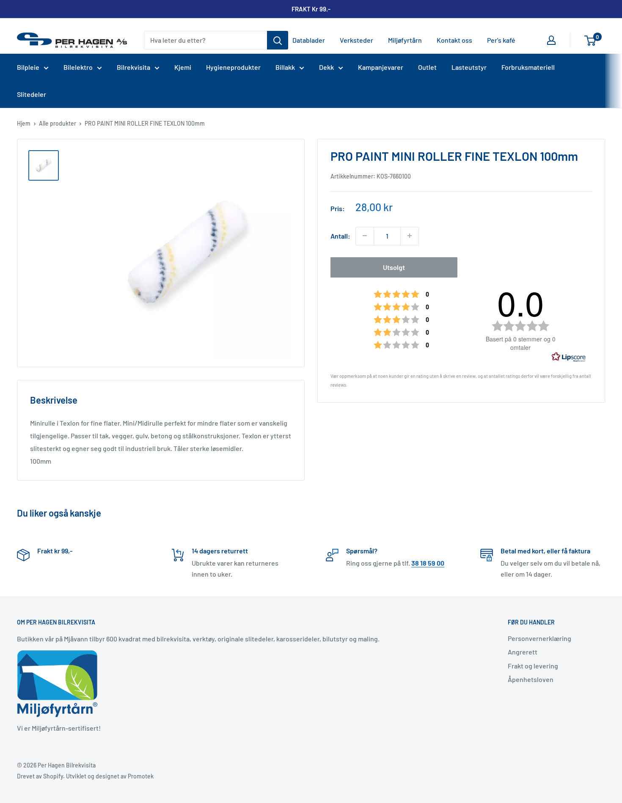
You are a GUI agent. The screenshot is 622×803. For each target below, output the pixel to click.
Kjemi (182, 67)
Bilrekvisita (133, 67)
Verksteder (356, 40)
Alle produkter (57, 123)
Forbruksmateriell (528, 67)
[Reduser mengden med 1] (365, 236)
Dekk (326, 67)
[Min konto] (551, 40)
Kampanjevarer (380, 67)
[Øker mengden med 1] (409, 236)
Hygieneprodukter (233, 67)
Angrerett (522, 652)
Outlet (427, 67)
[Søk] (277, 40)
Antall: (340, 236)
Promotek (141, 776)
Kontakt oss (454, 40)
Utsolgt (394, 267)
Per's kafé (501, 40)
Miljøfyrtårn (405, 40)
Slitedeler (31, 94)
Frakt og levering (533, 666)
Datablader (308, 40)
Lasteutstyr (469, 67)
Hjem (23, 123)
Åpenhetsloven (530, 679)
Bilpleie (28, 67)
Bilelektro (78, 67)
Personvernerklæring (539, 638)
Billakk (285, 67)
